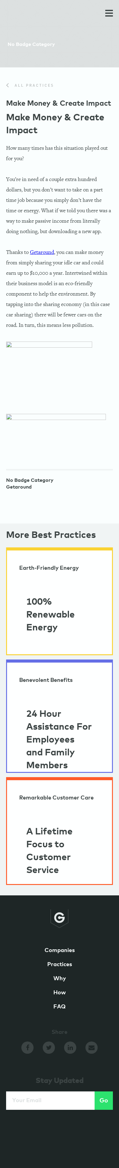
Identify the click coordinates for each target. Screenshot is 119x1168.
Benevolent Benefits (46, 680)
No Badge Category (29, 480)
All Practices (33, 86)
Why (59, 978)
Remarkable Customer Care (56, 798)
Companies (60, 950)
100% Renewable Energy (50, 614)
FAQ (59, 1007)
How (59, 993)
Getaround (42, 251)
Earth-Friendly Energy (49, 568)
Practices (59, 964)
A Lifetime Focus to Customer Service (49, 851)
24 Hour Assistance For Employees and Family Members (59, 739)
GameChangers (27, 14)
